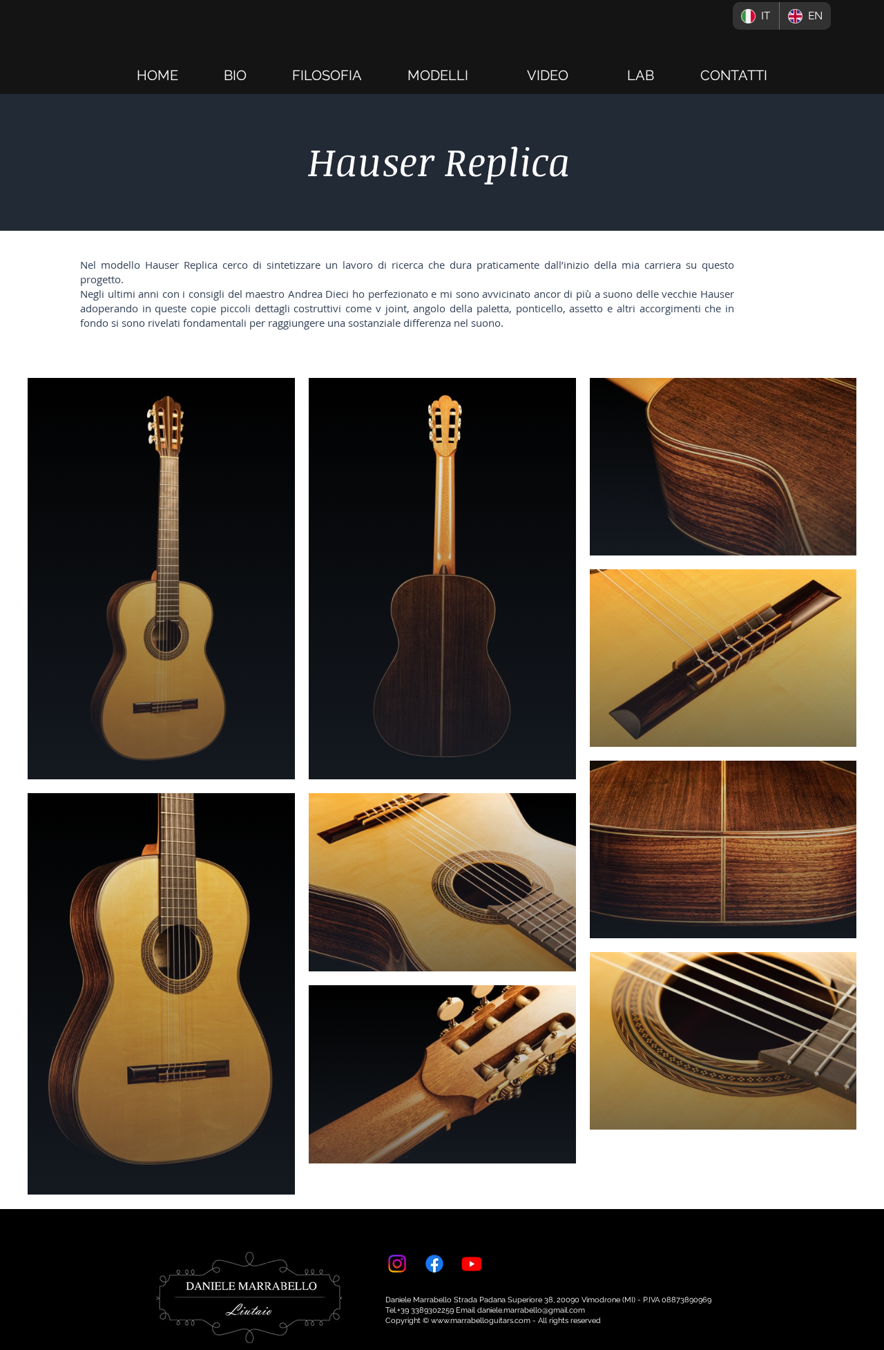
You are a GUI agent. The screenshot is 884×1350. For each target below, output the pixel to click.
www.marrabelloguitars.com (480, 1320)
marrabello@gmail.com (544, 1310)
